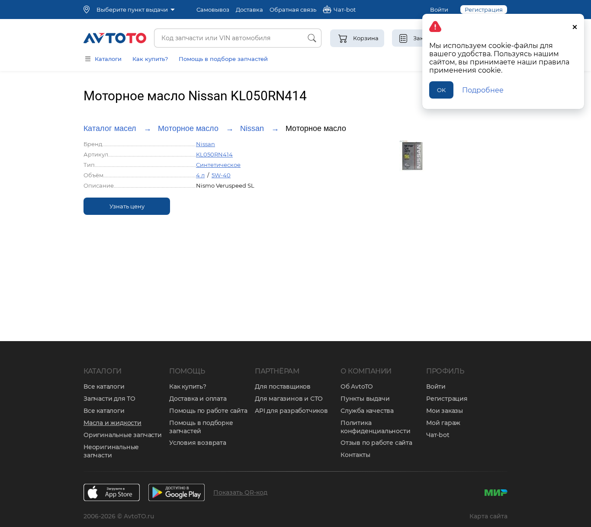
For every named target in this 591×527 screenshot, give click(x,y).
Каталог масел (110, 128)
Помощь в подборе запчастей (223, 58)
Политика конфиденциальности (375, 427)
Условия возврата (197, 443)
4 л (200, 175)
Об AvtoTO (356, 386)
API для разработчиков (291, 411)
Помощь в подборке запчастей (201, 427)
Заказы (423, 38)
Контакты (355, 455)
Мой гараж (443, 423)
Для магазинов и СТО (289, 398)
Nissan (252, 128)
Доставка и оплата (198, 398)
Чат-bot (438, 435)
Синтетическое (218, 164)
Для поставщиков (283, 386)
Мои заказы (444, 411)
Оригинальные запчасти (123, 435)
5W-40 (221, 175)
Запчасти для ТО (109, 398)
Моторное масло (188, 128)
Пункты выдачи (364, 398)
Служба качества (367, 411)
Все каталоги (104, 386)
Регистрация (447, 398)
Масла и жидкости (112, 423)
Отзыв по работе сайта (376, 443)
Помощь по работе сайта (208, 411)
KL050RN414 (214, 154)
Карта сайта (488, 516)
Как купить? (150, 58)
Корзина (366, 38)
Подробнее (483, 90)
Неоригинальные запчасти (111, 451)
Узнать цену (127, 206)
